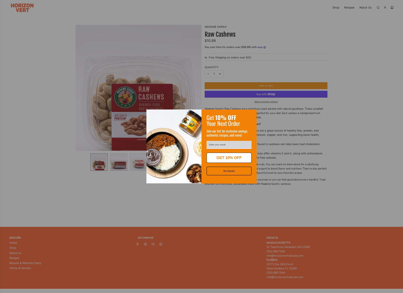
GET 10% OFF (229, 157)
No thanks (229, 171)
